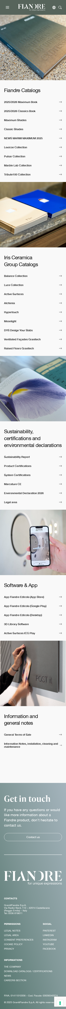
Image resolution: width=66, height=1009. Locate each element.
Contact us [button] (33, 837)
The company (12, 966)
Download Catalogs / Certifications (28, 971)
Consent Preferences (18, 939)
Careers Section (15, 980)
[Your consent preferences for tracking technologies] (60, 1003)
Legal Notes (12, 930)
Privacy (9, 948)
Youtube (48, 944)
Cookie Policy (13, 944)
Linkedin (48, 935)
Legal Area (11, 935)
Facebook (49, 948)
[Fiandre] (31, 7)
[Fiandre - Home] (33, 878)
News (7, 975)
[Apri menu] (7, 7)
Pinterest (49, 930)
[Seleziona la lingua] (54, 7)
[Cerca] (60, 7)
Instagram (50, 939)
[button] (33, 102)
